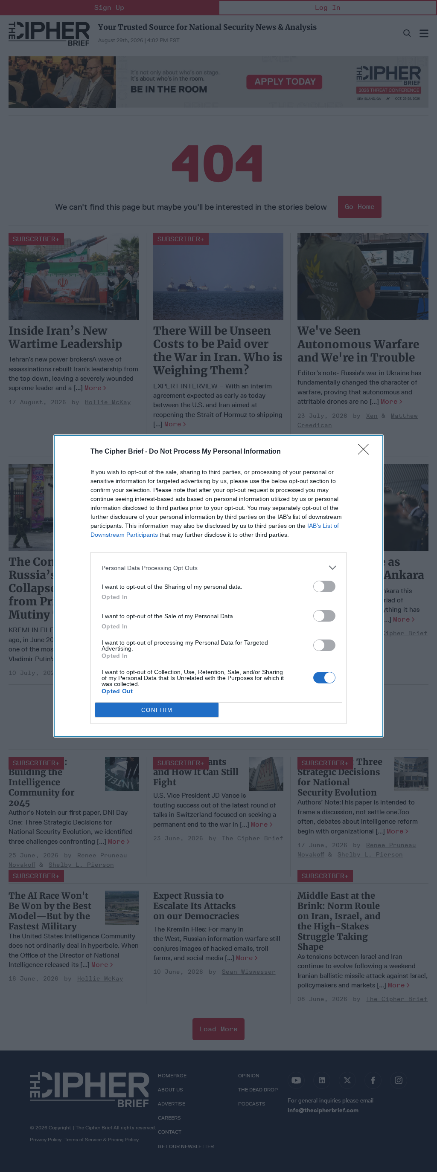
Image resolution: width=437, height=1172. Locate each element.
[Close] (366, 452)
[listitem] (218, 567)
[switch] (324, 586)
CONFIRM (157, 710)
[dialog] (218, 586)
